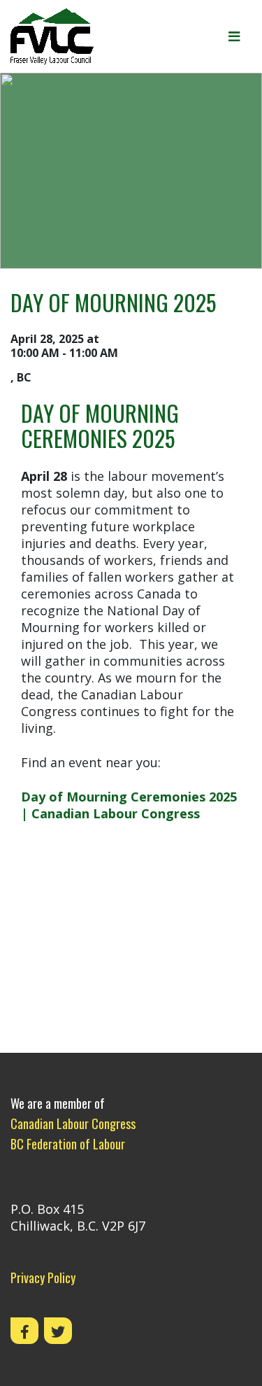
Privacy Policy (42, 1277)
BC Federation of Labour (67, 1143)
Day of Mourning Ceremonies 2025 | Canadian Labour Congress (129, 805)
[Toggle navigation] (234, 36)
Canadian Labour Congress (73, 1123)
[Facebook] (24, 1330)
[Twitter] (58, 1330)
